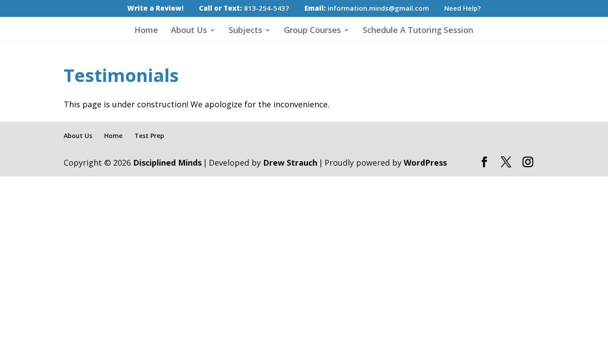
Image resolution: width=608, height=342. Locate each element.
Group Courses (312, 31)
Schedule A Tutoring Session (418, 31)
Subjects (245, 31)
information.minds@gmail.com (366, 8)
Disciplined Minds (167, 162)
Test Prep (149, 135)
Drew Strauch (290, 162)
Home (146, 31)
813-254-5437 (244, 8)
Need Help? (462, 8)
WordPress (425, 162)
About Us (189, 31)
